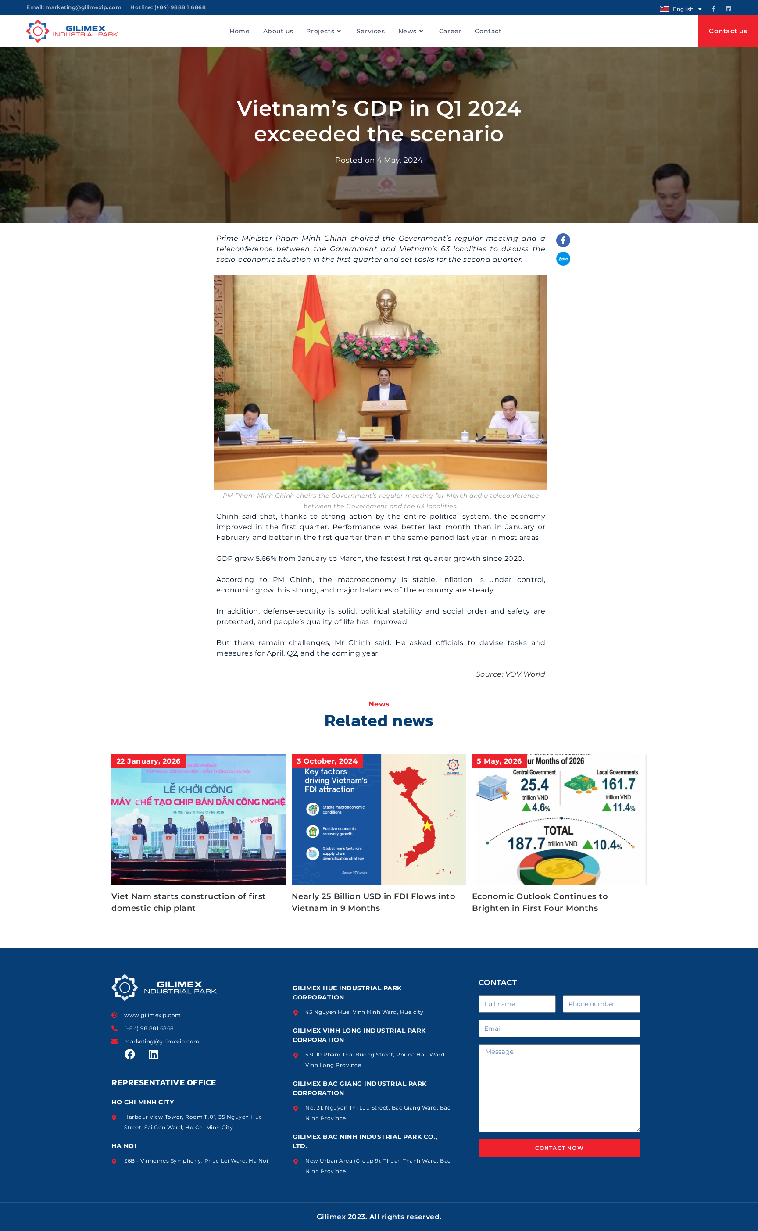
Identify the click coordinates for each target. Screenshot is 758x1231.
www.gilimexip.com (152, 1015)
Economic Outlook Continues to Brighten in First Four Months (540, 902)
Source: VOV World (511, 674)
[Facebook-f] (714, 9)
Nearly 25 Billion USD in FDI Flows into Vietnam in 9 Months (374, 902)
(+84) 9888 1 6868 (180, 7)
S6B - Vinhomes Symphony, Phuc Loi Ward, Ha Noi (196, 1160)
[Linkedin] (729, 9)
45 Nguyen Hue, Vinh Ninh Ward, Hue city (364, 1012)
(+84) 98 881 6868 (149, 1028)
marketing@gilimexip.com (84, 7)
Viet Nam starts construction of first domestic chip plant (188, 902)
